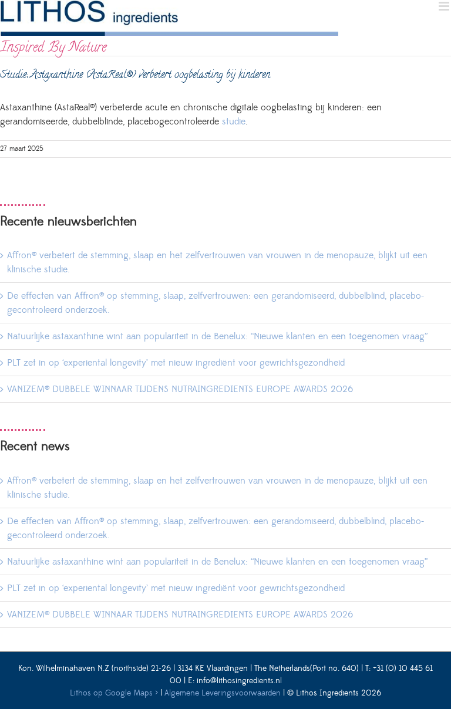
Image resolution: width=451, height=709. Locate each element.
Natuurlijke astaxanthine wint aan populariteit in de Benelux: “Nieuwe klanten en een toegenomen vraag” (217, 336)
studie (233, 121)
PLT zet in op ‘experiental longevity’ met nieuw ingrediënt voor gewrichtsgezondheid (176, 363)
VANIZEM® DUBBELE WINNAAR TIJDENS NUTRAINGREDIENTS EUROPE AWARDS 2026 (180, 389)
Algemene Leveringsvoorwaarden (222, 693)
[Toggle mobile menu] (445, 6)
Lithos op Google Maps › (114, 693)
